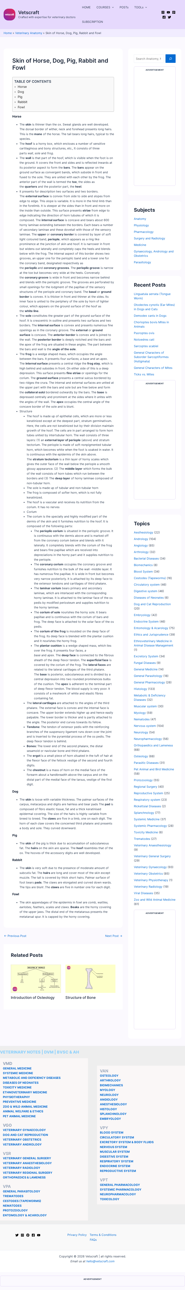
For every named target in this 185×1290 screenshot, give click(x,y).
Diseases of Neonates (149, 597)
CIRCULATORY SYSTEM (117, 1137)
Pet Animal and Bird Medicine (154, 769)
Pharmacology (144, 232)
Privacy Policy (77, 1235)
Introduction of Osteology (33, 997)
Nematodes (142, 719)
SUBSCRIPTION (92, 22)
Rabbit (22, 102)
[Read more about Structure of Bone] (90, 978)
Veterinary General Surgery (152, 856)
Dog (21, 92)
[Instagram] (163, 12)
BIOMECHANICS (111, 1085)
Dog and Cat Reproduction (152, 604)
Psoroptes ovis (144, 333)
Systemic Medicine (147, 819)
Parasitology (142, 262)
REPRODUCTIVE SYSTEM (118, 1171)
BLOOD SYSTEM (111, 1132)
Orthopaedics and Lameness (153, 745)
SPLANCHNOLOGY (113, 1114)
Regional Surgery (145, 786)
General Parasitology (148, 676)
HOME (86, 7)
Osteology (141, 756)
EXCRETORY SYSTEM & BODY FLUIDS (127, 1142)
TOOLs (138, 7)
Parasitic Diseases (146, 763)
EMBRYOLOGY (110, 1119)
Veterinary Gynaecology (150, 867)
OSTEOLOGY (109, 1075)
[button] (112, 7)
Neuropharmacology (148, 739)
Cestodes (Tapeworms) (150, 578)
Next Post (113, 935)
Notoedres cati (144, 339)
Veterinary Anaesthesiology (152, 845)
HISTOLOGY (108, 1109)
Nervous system (145, 726)
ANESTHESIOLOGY (113, 1104)
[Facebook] (164, 17)
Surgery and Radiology (149, 238)
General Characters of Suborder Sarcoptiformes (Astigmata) (151, 357)
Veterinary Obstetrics (148, 873)
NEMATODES (12, 1205)
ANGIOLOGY (109, 1099)
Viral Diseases (143, 893)
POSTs (124, 7)
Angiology (141, 545)
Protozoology (143, 780)
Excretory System (146, 656)
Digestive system (145, 591)
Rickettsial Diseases (147, 806)
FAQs (93, 1239)
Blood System (143, 571)
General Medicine (146, 669)
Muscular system (145, 706)
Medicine (140, 245)
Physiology (141, 225)
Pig (20, 97)
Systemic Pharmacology (150, 826)
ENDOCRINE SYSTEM (115, 1166)
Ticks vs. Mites (144, 374)
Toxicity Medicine (146, 832)
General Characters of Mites (153, 368)
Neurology (141, 732)
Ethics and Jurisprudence (151, 634)
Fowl (21, 107)
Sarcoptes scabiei (146, 346)
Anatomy (140, 219)
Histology (140, 689)
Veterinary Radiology (148, 886)
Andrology (141, 539)
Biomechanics (143, 565)
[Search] (170, 58)
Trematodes (142, 839)
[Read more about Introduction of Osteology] (36, 978)
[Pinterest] (173, 12)
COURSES (103, 7)
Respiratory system (147, 799)
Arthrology (141, 552)
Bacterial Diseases (146, 558)
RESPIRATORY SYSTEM (116, 1161)
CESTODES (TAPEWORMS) (22, 1201)
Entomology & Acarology (151, 628)
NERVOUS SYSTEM (113, 1147)
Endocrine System (146, 621)
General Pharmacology (149, 682)
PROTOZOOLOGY (15, 1210)
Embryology (142, 615)
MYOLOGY (107, 1090)
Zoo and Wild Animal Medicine (154, 899)
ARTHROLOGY (110, 1080)
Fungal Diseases (145, 663)
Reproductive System (148, 793)
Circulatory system (147, 584)
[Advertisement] (154, 129)
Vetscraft (28, 12)
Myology (140, 713)
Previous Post (15, 935)
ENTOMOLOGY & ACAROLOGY (25, 1215)
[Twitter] (169, 17)
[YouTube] (168, 12)
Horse (22, 87)
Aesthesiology (143, 532)
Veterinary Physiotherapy (151, 880)
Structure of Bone (80, 997)
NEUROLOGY (109, 1095)
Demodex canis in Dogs (150, 315)
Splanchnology (144, 812)
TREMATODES (13, 1196)
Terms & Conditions (103, 1235)
